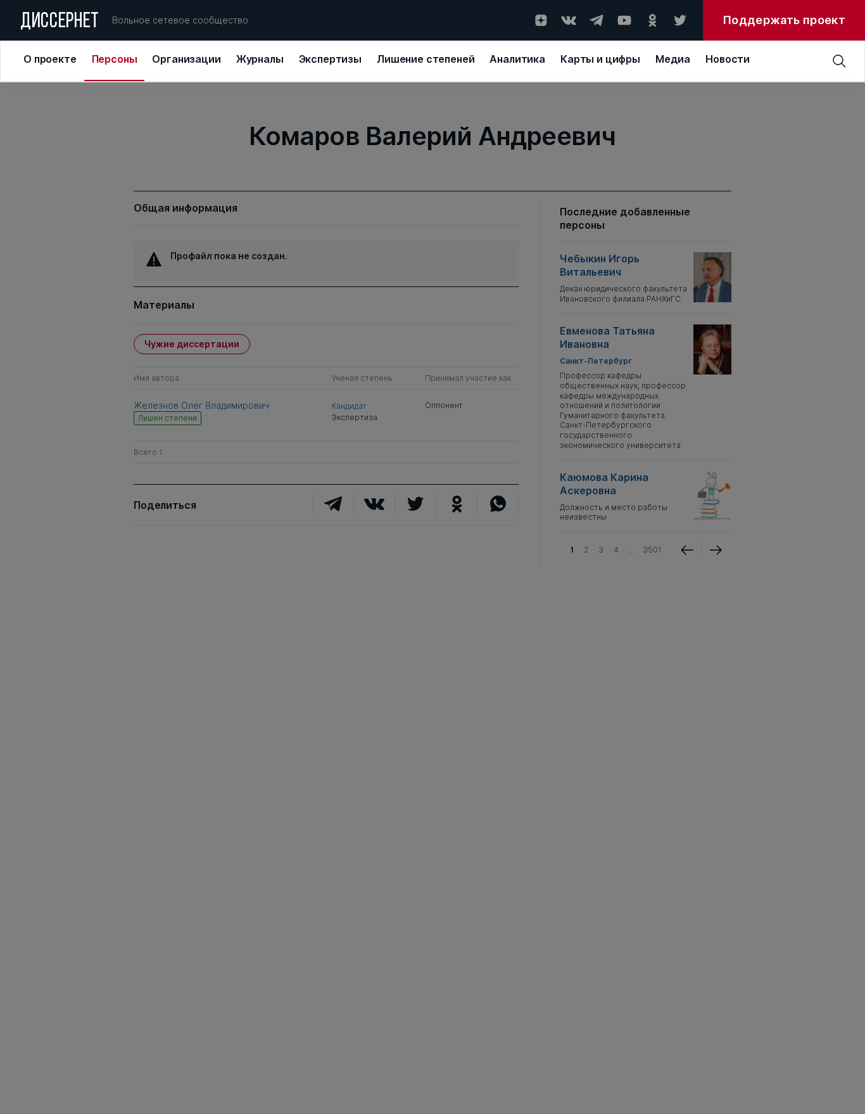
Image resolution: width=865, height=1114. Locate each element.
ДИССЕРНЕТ (59, 22)
